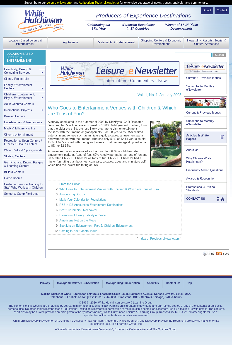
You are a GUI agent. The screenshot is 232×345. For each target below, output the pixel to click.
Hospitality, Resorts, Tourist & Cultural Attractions (206, 42)
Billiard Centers (14, 172)
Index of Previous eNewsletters (159, 238)
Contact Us (173, 283)
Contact (222, 10)
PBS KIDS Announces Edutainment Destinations (91, 205)
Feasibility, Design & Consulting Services (17, 71)
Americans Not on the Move (77, 220)
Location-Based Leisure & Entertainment (25, 42)
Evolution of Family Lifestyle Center (82, 215)
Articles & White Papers (197, 137)
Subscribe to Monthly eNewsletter (200, 88)
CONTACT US (195, 198)
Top (189, 283)
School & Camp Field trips (21, 193)
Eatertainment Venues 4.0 (97, 329)
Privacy (45, 283)
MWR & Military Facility (19, 128)
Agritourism (70, 42)
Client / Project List (16, 78)
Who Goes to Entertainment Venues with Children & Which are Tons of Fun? (109, 189)
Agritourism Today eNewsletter (99, 2)
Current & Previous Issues (203, 78)
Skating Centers (14, 156)
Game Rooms (13, 178)
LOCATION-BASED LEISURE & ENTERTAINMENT (20, 57)
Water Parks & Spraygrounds (23, 150)
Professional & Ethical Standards (200, 188)
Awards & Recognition (200, 178)
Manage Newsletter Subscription (78, 283)
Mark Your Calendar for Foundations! (83, 199)
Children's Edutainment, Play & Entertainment (19, 96)
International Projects (18, 110)
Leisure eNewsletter (59, 2)
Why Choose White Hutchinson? (198, 160)
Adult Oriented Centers (19, 104)
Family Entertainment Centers (18, 86)
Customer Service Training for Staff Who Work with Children (23, 185)
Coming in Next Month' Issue (78, 231)
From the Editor (69, 184)
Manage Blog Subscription (123, 283)
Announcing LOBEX (72, 194)
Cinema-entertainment (18, 134)
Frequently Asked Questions (204, 170)
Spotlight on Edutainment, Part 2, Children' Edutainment (96, 225)
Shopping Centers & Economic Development (161, 42)
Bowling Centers (14, 116)
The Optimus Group (164, 329)
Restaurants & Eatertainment (116, 42)
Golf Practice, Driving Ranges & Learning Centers (23, 164)
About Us (192, 150)
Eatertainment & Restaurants (23, 122)
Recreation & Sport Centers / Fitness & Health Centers (23, 142)
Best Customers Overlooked (78, 210)
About (207, 10)
